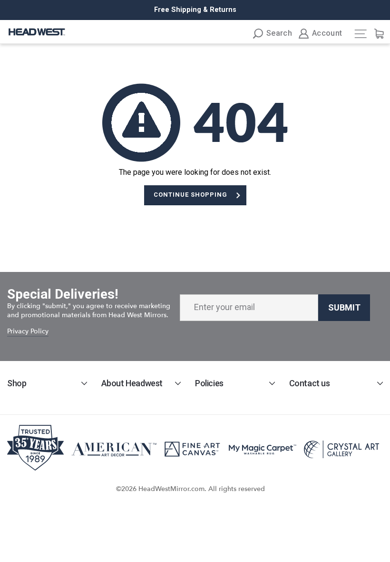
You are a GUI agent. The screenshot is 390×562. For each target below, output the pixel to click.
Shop (16, 383)
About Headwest (132, 383)
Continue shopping (190, 194)
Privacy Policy (28, 331)
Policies (209, 383)
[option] (195, 10)
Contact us (309, 383)
